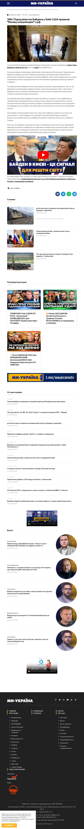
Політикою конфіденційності (11, 821)
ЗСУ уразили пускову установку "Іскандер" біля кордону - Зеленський (54, 255)
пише (36, 67)
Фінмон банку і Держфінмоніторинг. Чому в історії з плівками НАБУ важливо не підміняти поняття (27, 545)
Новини (9, 399)
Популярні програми (16, 282)
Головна (9, 9)
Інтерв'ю (37, 713)
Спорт (9, 431)
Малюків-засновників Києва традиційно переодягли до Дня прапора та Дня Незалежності (36, 446)
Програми (13, 713)
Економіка (11, 477)
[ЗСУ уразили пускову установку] (20, 261)
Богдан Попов (11, 541)
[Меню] (8, 3)
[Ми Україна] (42, 3)
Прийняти (9, 825)
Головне (10, 420)
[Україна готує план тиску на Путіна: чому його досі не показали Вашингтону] (66, 640)
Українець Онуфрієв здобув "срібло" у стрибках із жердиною (30, 434)
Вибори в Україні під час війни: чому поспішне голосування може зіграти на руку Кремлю (29, 592)
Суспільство (11, 442)
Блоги (10, 530)
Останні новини (14, 392)
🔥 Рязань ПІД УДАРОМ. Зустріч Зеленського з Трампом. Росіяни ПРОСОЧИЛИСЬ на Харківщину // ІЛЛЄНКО (60, 318)
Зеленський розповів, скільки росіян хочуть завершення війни (53, 232)
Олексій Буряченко (13, 565)
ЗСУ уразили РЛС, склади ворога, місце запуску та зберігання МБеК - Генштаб (37, 490)
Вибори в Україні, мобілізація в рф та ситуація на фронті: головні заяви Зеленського (39, 501)
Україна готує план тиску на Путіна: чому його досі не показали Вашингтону (27, 640)
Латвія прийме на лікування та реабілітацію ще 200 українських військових (36, 401)
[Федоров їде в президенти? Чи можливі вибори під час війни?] (66, 616)
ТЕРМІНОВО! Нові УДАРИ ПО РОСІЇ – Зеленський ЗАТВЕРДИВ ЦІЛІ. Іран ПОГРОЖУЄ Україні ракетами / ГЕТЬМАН (23, 318)
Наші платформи (17, 769)
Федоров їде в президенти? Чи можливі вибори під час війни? (28, 616)
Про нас (61, 713)
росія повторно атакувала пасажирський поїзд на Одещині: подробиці (55, 209)
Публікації (38, 711)
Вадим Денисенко (12, 613)
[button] (57, 194)
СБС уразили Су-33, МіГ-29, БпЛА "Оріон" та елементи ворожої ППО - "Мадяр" (37, 412)
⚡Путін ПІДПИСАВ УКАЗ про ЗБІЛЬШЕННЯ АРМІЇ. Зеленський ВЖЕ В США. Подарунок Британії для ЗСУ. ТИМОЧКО (23, 360)
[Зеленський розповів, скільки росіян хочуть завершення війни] (20, 238)
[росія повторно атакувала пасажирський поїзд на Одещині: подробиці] (20, 215)
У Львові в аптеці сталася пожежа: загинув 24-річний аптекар (31, 468)
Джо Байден (15, 188)
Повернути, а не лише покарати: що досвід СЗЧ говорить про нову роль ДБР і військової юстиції (29, 568)
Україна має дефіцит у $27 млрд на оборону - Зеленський (29, 479)
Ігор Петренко (11, 589)
